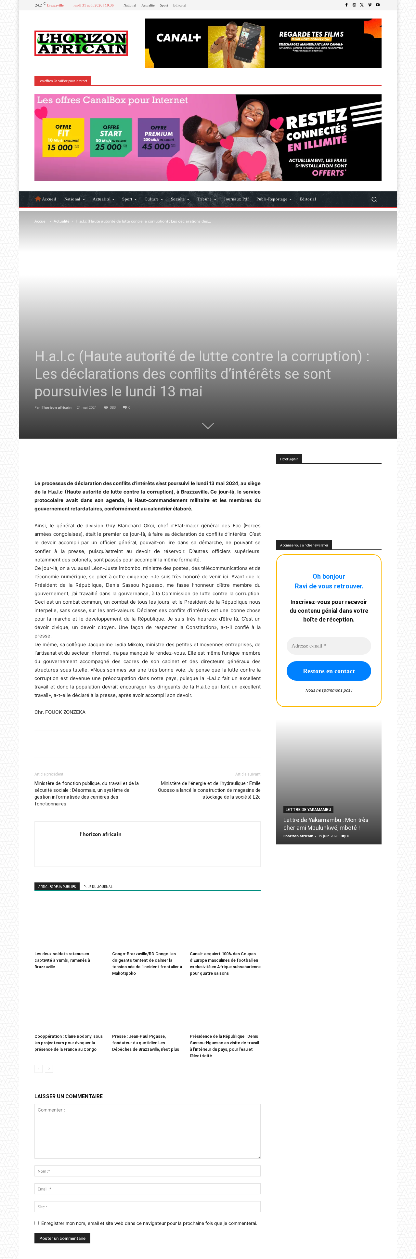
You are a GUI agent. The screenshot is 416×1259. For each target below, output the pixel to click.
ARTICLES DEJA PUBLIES (57, 887)
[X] (362, 5)
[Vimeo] (370, 5)
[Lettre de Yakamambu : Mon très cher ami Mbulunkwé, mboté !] (329, 781)
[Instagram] (354, 5)
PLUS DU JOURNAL (98, 887)
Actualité (62, 221)
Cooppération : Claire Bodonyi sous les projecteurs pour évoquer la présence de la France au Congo (68, 1043)
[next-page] (49, 1069)
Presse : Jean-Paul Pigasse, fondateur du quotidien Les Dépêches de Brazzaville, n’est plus (145, 1043)
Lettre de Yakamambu (308, 809)
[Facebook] (346, 5)
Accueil (40, 221)
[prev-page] (38, 1069)
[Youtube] (378, 5)
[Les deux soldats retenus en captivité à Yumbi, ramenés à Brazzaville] (69, 924)
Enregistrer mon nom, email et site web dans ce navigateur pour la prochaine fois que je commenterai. (149, 1223)
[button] (374, 199)
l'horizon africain (57, 407)
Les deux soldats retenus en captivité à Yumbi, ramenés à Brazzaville (62, 960)
